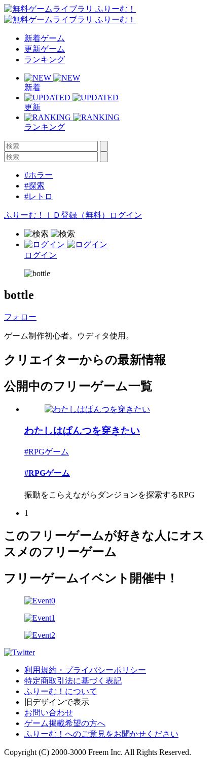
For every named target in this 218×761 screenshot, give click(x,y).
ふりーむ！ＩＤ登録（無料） (57, 215)
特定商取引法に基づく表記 (73, 680)
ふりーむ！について (60, 691)
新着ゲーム (44, 38)
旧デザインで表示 (56, 702)
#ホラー (38, 175)
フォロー (20, 317)
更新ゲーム (44, 49)
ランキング (44, 59)
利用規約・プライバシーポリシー (85, 670)
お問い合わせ (48, 712)
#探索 (34, 185)
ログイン (126, 215)
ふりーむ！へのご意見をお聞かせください (101, 734)
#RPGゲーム (46, 451)
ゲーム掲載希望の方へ (64, 723)
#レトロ (38, 196)
